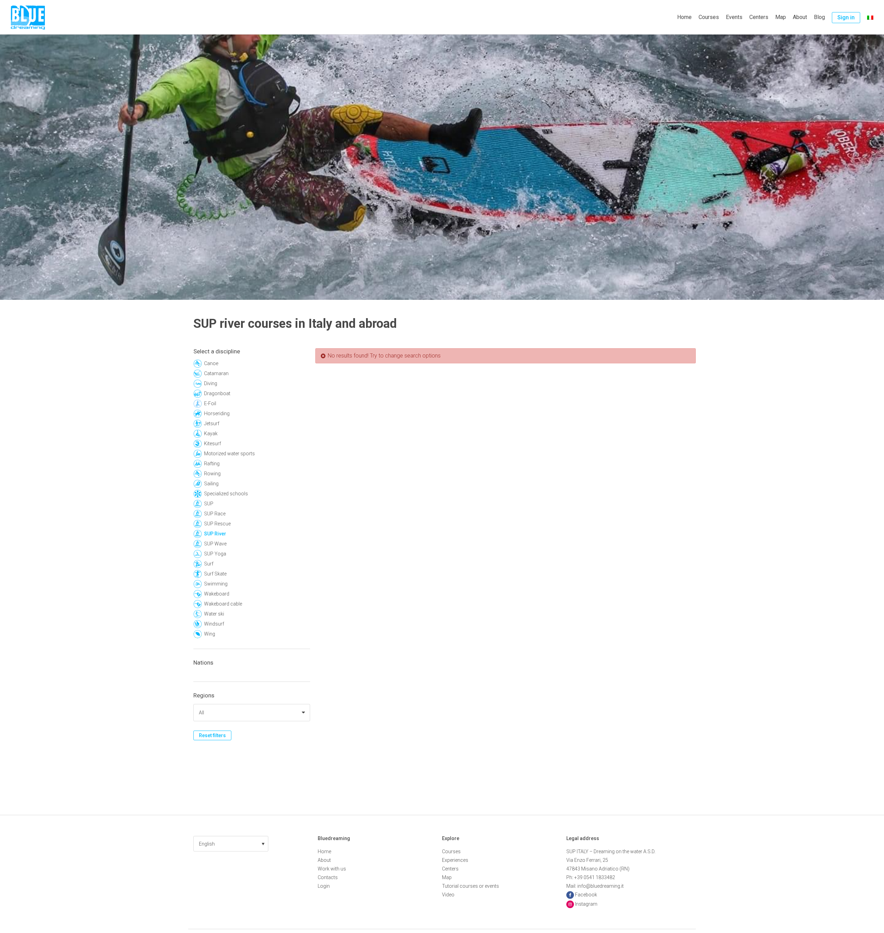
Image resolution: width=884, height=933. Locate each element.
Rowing (212, 473)
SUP (208, 503)
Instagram (586, 904)
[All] (251, 712)
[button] (230, 843)
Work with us (332, 869)
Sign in (846, 17)
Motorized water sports (229, 453)
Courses (709, 17)
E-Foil (210, 403)
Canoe (211, 363)
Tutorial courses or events (470, 886)
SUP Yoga (215, 553)
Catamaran (216, 373)
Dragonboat (217, 393)
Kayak (211, 433)
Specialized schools (226, 493)
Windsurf (214, 624)
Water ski (214, 614)
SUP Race (214, 513)
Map (780, 17)
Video (448, 894)
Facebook (586, 894)
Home (684, 17)
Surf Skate (215, 574)
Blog (819, 17)
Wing (209, 634)
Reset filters (212, 735)
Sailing (211, 483)
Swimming (216, 584)
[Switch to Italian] (870, 17)
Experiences (455, 860)
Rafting (212, 463)
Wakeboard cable (223, 604)
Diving (210, 383)
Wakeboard (216, 594)
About (800, 17)
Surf (208, 564)
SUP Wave (215, 543)
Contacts (328, 877)
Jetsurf (211, 423)
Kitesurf (212, 443)
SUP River (215, 533)
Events (734, 17)
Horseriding (217, 413)
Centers (758, 17)
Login (324, 886)
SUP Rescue (217, 523)
